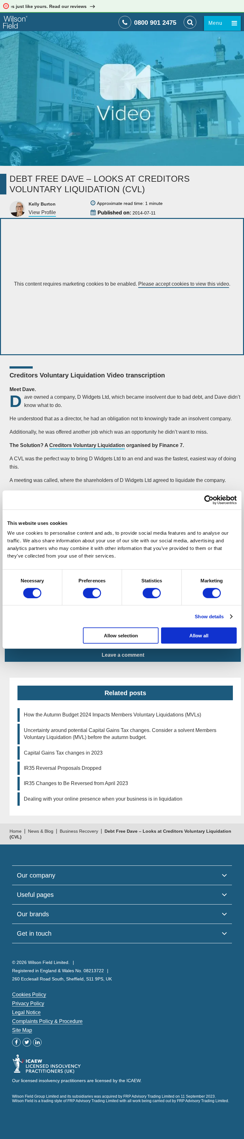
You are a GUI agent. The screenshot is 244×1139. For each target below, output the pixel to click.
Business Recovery (79, 831)
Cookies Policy (29, 994)
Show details (209, 616)
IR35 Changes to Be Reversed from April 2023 (76, 783)
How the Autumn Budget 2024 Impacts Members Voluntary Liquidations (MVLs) (112, 714)
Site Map (22, 1030)
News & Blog (40, 831)
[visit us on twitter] (27, 1042)
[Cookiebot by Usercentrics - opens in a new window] (209, 500)
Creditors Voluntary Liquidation (87, 445)
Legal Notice (26, 1012)
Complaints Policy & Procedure (47, 1021)
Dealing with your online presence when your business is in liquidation (103, 799)
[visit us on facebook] (16, 1042)
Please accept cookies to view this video (183, 284)
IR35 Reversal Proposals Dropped (62, 768)
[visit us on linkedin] (37, 1042)
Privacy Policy (28, 1003)
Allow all (198, 635)
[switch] (92, 593)
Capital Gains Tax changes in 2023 (63, 753)
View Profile (42, 212)
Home (16, 831)
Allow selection (121, 635)
